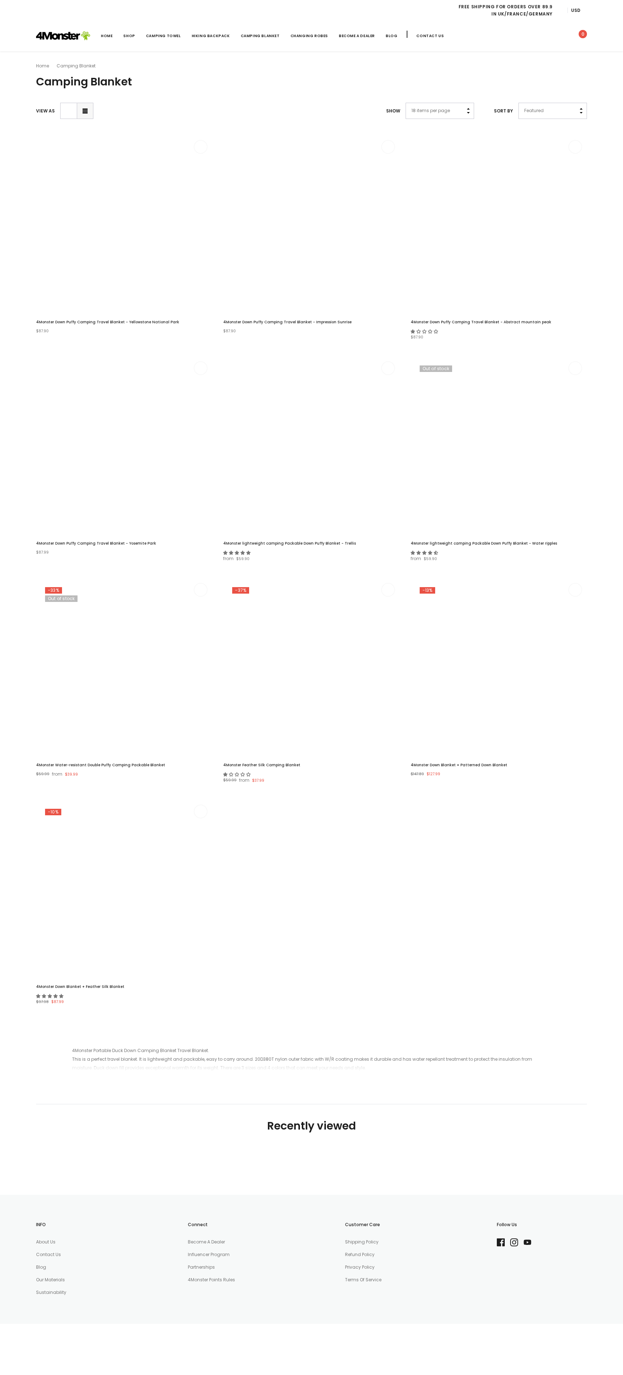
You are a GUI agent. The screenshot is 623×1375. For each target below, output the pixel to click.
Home (42, 66)
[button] (425, 331)
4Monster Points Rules (211, 1280)
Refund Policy (360, 1254)
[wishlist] (200, 147)
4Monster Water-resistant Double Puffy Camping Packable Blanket (100, 765)
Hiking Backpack (211, 36)
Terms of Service (363, 1280)
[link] (515, 35)
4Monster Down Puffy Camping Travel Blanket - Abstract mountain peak (481, 322)
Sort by (503, 111)
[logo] (63, 36)
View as (45, 111)
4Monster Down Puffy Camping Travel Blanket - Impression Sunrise (287, 322)
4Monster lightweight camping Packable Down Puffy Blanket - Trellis (289, 543)
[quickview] (200, 165)
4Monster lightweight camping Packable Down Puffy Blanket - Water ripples (484, 543)
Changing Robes (309, 36)
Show (393, 111)
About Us (46, 1242)
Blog (391, 36)
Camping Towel (163, 36)
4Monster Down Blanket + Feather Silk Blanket (80, 986)
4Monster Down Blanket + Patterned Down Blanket (459, 765)
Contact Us (430, 36)
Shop (129, 36)
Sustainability (51, 1292)
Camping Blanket (260, 36)
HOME (106, 36)
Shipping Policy (362, 1242)
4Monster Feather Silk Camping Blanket (261, 765)
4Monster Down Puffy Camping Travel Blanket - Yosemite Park (96, 543)
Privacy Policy (360, 1267)
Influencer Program (209, 1254)
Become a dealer (206, 1242)
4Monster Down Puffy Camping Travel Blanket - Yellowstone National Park (107, 322)
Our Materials (50, 1280)
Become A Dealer (357, 36)
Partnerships (201, 1267)
